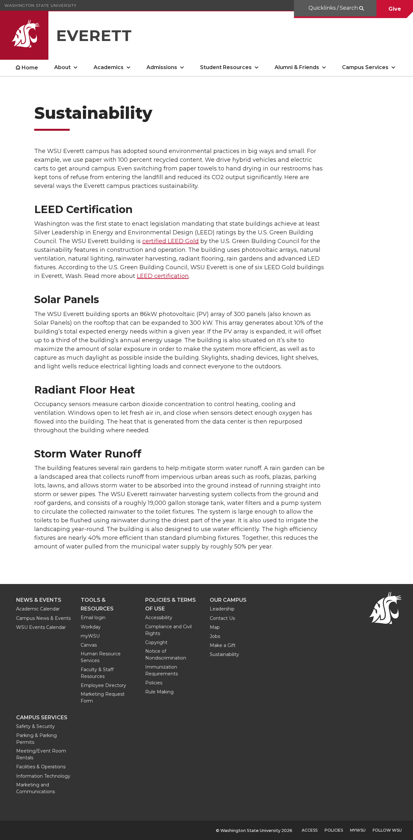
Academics (109, 67)
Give (394, 9)
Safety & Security (35, 726)
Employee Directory (103, 685)
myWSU (90, 636)
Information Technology (43, 776)
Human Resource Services (101, 657)
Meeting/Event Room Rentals (41, 754)
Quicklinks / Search (333, 8)
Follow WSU (387, 830)
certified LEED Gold (170, 241)
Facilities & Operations (40, 767)
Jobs (215, 636)
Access (309, 830)
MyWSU (358, 830)
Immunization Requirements (161, 670)
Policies (153, 683)
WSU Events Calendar (41, 627)
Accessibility (158, 617)
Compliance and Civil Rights (168, 630)
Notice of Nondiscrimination (165, 654)
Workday (91, 627)
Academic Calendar (38, 609)
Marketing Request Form (103, 697)
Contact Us (222, 618)
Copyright (156, 642)
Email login (93, 617)
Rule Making (159, 692)
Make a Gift (223, 645)
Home (30, 68)
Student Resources (226, 67)
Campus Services (365, 67)
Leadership (222, 609)
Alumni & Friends (297, 67)
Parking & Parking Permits (36, 738)
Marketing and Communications (35, 788)
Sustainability (224, 654)
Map (215, 627)
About (62, 67)
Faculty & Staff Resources (97, 673)
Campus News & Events (43, 618)
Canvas (89, 645)
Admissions (161, 67)
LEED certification (163, 276)
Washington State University (40, 5)
